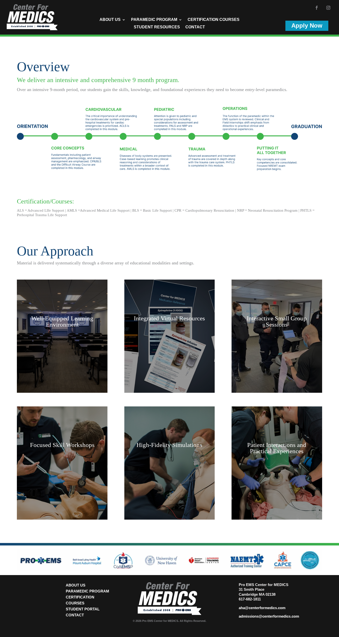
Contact (195, 27)
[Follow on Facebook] (317, 8)
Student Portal (83, 609)
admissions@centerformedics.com (269, 616)
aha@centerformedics (258, 608)
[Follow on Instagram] (328, 8)
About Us (110, 20)
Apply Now (306, 25)
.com (281, 608)
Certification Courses (213, 20)
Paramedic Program (154, 20)
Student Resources (157, 27)
